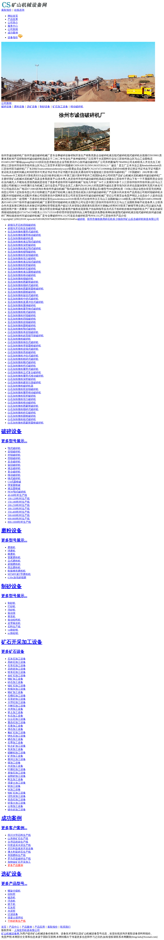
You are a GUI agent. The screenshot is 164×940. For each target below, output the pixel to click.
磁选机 (11, 897)
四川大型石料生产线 (19, 835)
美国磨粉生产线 (17, 855)
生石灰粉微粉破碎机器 (20, 238)
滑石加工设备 (15, 729)
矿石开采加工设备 (21, 642)
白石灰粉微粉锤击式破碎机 (23, 342)
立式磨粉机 (14, 560)
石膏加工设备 (15, 725)
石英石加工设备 (17, 665)
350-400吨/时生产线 (19, 512)
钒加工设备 (14, 786)
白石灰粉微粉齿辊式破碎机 (23, 349)
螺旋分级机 (14, 890)
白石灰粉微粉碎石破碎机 (22, 412)
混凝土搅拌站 (15, 917)
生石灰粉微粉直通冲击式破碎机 (26, 302)
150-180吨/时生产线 (19, 501)
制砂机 (11, 603)
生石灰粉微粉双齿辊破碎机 (23, 255)
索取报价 (6, 10)
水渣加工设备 (15, 709)
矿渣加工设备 (15, 756)
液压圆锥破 (14, 488)
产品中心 (14, 926)
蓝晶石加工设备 (17, 799)
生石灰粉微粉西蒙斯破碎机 (23, 282)
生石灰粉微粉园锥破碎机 (22, 292)
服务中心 (13, 26)
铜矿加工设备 (15, 678)
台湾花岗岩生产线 (18, 841)
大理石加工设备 (17, 702)
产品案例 (27, 926)
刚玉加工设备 (15, 779)
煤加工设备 (14, 762)
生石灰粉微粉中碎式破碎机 (23, 298)
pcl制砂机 (13, 633)
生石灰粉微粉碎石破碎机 (22, 268)
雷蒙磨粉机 (14, 557)
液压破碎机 (14, 468)
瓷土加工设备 (15, 712)
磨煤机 (11, 547)
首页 (3, 926)
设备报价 (13, 37)
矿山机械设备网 (10, 933)
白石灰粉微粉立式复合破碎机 (24, 372)
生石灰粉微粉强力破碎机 (22, 258)
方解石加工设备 (17, 705)
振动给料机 (14, 619)
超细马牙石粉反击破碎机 (22, 228)
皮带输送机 (14, 623)
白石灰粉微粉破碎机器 (20, 385)
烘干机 (11, 904)
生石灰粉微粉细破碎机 (20, 278)
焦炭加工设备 (15, 749)
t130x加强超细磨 (17, 577)
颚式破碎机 (14, 448)
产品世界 (13, 19)
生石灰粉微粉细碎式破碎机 (23, 285)
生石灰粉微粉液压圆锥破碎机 (24, 272)
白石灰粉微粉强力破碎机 (22, 399)
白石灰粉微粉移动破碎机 (22, 402)
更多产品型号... (14, 883)
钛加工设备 (14, 789)
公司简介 (13, 22)
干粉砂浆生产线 (17, 921)
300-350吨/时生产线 (19, 508)
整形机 (11, 616)
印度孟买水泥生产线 (19, 845)
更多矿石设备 (12, 651)
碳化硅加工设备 (17, 809)
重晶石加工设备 (17, 722)
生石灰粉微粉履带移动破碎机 (24, 235)
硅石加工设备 (15, 682)
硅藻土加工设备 (17, 802)
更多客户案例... (14, 828)
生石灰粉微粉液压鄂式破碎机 (24, 241)
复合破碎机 (14, 471)
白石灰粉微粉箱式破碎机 (22, 419)
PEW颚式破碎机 (17, 491)
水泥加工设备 (15, 766)
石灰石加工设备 (17, 658)
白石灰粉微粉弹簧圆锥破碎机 (24, 345)
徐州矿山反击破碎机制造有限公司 (139, 219)
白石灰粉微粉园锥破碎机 (22, 416)
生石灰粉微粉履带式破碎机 (23, 231)
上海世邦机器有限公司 (27, 930)
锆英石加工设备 (17, 672)
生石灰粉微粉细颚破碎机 (22, 251)
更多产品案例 (15, 865)
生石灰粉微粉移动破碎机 (22, 275)
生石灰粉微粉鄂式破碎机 (22, 328)
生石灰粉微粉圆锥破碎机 (22, 325)
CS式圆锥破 (14, 481)
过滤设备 (13, 914)
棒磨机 (11, 554)
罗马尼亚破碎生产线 (19, 858)
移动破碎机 (76, 106)
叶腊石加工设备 (17, 769)
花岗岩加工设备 (17, 668)
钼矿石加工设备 (17, 792)
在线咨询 (19, 10)
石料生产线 (14, 626)
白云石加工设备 (17, 719)
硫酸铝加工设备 (17, 752)
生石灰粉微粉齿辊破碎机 (22, 322)
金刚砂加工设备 (17, 776)
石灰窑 (11, 907)
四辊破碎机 (14, 458)
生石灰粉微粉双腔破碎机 (22, 265)
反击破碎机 (14, 461)
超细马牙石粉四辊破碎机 (22, 225)
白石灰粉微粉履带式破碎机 (23, 369)
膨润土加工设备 (17, 759)
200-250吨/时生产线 (19, 505)
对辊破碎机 (14, 455)
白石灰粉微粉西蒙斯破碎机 (23, 406)
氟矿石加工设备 (17, 732)
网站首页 (13, 16)
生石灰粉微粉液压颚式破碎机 (24, 248)
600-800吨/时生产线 (19, 518)
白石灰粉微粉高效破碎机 (22, 352)
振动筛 (11, 613)
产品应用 (40, 926)
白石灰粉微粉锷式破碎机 (22, 365)
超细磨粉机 (14, 564)
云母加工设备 (15, 806)
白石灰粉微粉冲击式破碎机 (23, 355)
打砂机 (11, 606)
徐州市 (91, 219)
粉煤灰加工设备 (17, 689)
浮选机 (11, 900)
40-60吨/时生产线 (17, 495)
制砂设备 (45, 106)
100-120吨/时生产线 (19, 498)
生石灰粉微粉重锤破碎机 (22, 305)
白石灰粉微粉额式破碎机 (22, 362)
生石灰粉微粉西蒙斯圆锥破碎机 (26, 288)
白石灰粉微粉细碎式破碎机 (23, 409)
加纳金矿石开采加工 (19, 862)
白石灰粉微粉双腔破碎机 (22, 396)
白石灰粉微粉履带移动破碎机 (24, 392)
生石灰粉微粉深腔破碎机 (22, 245)
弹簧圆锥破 (14, 485)
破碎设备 (6, 106)
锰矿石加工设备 (17, 685)
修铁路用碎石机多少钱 (107, 219)
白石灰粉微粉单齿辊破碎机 (23, 332)
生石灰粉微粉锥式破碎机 (22, 312)
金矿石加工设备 (17, 675)
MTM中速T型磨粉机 (19, 574)
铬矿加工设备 (15, 692)
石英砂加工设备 (17, 699)
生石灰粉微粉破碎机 (19, 339)
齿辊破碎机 (14, 451)
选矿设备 (32, 106)
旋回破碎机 (14, 465)
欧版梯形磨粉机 (17, 570)
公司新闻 (13, 29)
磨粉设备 (19, 106)
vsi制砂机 (13, 629)
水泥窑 (11, 911)
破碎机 (81, 219)
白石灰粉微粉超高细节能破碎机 (26, 335)
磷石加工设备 (15, 739)
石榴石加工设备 (17, 695)
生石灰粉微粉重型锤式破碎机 (24, 308)
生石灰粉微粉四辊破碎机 (22, 318)
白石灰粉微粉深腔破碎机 (22, 379)
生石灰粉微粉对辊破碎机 (22, 315)
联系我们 (65, 926)
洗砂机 (11, 609)
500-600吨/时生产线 (19, 515)
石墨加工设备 (15, 742)
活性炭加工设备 (17, 796)
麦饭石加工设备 (17, 772)
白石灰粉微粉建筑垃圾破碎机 (24, 382)
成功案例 (13, 32)
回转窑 (11, 894)
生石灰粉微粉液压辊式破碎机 (24, 261)
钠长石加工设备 (17, 735)
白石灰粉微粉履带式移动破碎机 (26, 375)
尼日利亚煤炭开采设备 (20, 848)
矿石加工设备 (60, 106)
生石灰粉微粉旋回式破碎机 (23, 295)
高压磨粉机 (14, 567)
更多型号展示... (14, 441)
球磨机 (11, 550)
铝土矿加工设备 (17, 745)
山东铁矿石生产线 (18, 838)
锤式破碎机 (14, 478)
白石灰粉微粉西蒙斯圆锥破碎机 (26, 422)
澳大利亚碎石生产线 (19, 851)
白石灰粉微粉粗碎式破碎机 (23, 359)
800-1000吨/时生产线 (19, 522)
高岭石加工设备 (17, 662)
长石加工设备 (15, 715)
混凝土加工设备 (17, 782)
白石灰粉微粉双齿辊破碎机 (23, 389)
